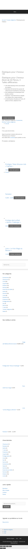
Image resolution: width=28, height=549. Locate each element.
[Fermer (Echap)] (1, 546)
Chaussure (5, 279)
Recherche (6, 506)
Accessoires (19, 120)
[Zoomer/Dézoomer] (10, 546)
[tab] (15, 124)
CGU (5, 531)
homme (5, 293)
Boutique (5, 488)
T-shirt (4, 307)
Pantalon (5, 297)
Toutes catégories (11, 20)
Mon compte (6, 490)
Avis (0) (7, 123)
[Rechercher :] (14, 264)
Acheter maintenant (8, 118)
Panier (4, 494)
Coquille (5, 283)
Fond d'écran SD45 (7, 289)
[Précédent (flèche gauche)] (1, 548)
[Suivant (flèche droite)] (4, 548)
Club (4, 281)
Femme (4, 122)
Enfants (5, 285)
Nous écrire (6, 522)
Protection (5, 299)
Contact (5, 492)
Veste (4, 311)
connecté (12, 137)
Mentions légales (8, 529)
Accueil (4, 20)
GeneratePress (14, 543)
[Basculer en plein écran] (7, 546)
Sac (3, 303)
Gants (4, 291)
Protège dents (6, 301)
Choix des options (14, 170)
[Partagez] (4, 546)
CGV (5, 533)
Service (4, 305)
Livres (4, 295)
